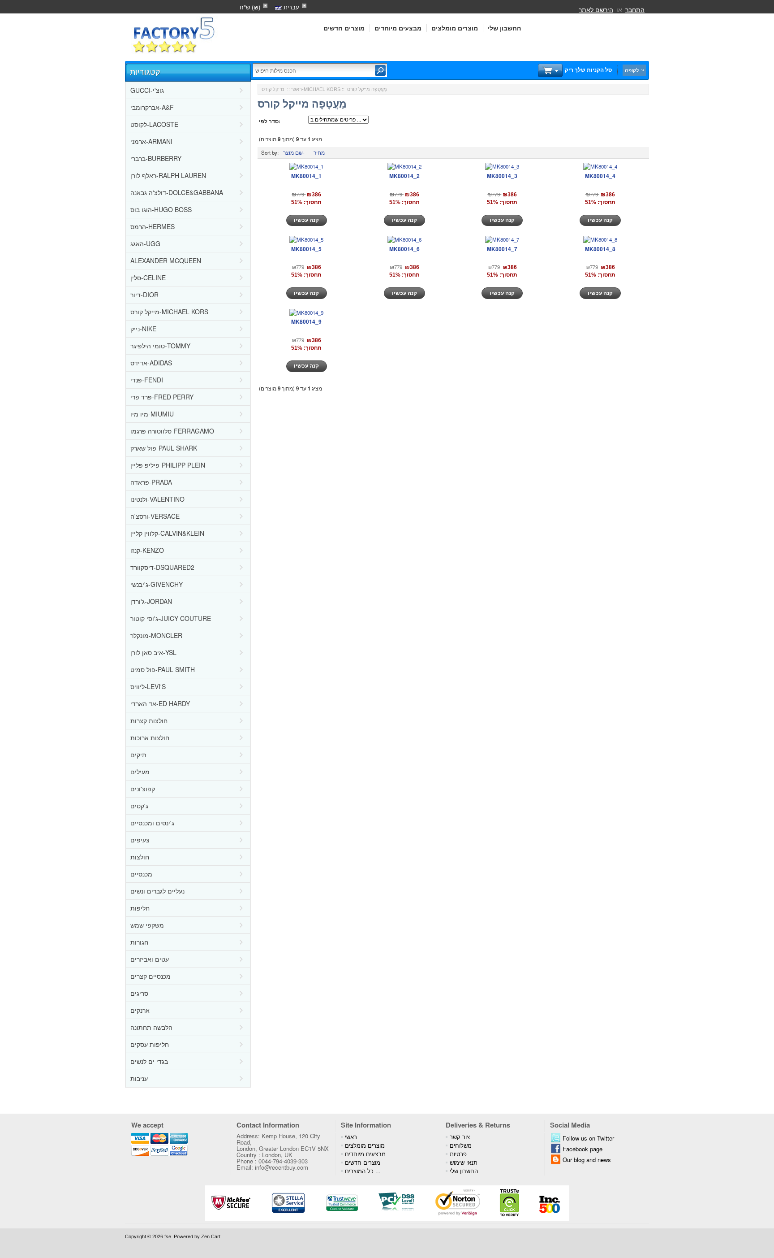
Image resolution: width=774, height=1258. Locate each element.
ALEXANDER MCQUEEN (165, 260)
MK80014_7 (502, 249)
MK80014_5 (306, 249)
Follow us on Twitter (588, 1138)
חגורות (139, 941)
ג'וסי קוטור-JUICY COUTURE (170, 618)
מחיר (319, 152)
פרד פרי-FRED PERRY (162, 396)
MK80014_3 (502, 176)
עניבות (139, 1078)
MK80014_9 (306, 321)
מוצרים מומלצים (454, 28)
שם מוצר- (294, 152)
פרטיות (458, 1154)
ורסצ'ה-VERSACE (155, 516)
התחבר (635, 9)
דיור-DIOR (144, 294)
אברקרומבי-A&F (152, 107)
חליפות (140, 907)
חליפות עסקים (149, 1044)
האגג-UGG (145, 243)
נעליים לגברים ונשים (157, 890)
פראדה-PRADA (151, 481)
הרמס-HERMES (152, 226)
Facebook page (582, 1149)
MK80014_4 (600, 176)
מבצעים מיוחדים (397, 28)
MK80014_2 (404, 176)
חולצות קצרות (149, 720)
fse (167, 1236)
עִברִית (290, 7)
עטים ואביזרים (149, 958)
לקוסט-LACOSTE (154, 124)
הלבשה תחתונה (151, 1027)
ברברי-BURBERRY (155, 158)
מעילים (140, 771)
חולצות (139, 856)
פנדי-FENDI (146, 379)
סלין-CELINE (148, 277)
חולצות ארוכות (149, 737)
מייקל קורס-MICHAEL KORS (169, 311)
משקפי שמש (147, 924)
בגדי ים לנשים (149, 1061)
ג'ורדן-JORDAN (151, 601)
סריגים (139, 993)
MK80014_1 (306, 176)
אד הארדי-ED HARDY (160, 703)
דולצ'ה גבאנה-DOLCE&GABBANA (176, 192)
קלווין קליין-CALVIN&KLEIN (167, 533)
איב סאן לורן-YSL (153, 652)
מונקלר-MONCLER (156, 635)
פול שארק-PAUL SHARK (163, 447)
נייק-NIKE (143, 328)
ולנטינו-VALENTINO (157, 499)
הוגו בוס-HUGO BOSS (161, 209)
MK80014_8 (600, 249)
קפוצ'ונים (142, 788)
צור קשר (460, 1136)
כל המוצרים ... (363, 1171)
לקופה (632, 70)
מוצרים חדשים (344, 28)
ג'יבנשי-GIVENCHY (156, 584)
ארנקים (140, 1010)
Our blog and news (587, 1159)
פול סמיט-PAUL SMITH (162, 669)
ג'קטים (139, 805)
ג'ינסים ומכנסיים (152, 822)
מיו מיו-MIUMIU (152, 413)
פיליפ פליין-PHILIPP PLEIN (167, 464)
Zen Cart (210, 1236)
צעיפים (140, 839)
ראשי (296, 89)
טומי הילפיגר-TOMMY (160, 345)
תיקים (138, 754)
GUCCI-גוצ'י (147, 90)
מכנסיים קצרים (150, 976)
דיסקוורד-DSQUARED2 (162, 567)
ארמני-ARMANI (151, 141)
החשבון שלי (504, 28)
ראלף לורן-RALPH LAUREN (168, 175)
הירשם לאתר (596, 9)
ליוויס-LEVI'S (148, 686)
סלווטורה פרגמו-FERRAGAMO (172, 430)
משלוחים (461, 1145)
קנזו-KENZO (147, 550)
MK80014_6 (404, 249)
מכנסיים (141, 873)
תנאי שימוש (463, 1162)
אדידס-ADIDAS (151, 362)
